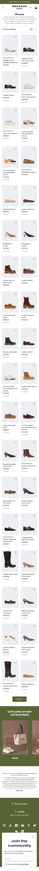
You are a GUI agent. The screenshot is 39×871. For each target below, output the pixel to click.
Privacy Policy (24, 864)
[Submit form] (32, 859)
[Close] (33, 837)
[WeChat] (16, 831)
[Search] (31, 7)
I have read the (18, 864)
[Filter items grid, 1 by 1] (36, 29)
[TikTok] (10, 825)
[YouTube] (22, 825)
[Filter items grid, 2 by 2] (31, 29)
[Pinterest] (28, 825)
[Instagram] (4, 825)
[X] (34, 825)
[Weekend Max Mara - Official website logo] (19, 7)
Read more (19, 790)
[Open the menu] (3, 7)
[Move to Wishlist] (16, 37)
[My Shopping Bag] (35, 7)
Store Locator (21, 804)
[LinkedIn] (22, 831)
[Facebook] (16, 825)
